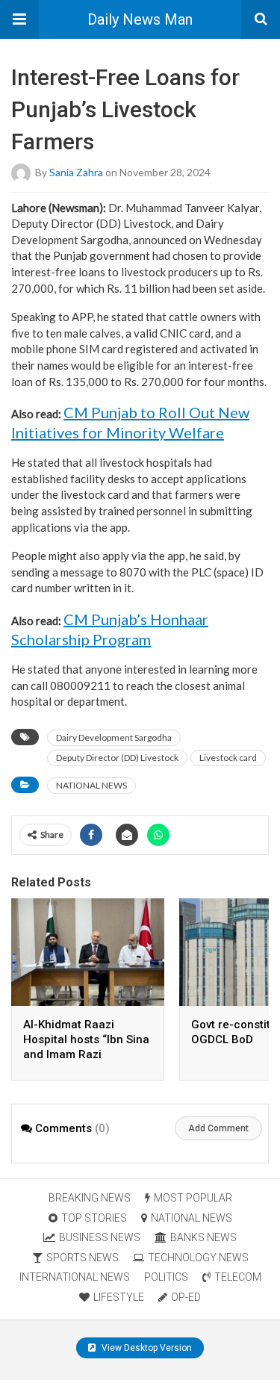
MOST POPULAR (193, 1198)
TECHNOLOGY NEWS (198, 1258)
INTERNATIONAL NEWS (74, 1277)
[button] (19, 19)
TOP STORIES (94, 1218)
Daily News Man (140, 19)
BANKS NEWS (203, 1237)
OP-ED (186, 1297)
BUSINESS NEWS (99, 1237)
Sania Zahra (76, 171)
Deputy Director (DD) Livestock (117, 757)
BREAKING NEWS (90, 1198)
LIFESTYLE (118, 1297)
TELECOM (237, 1277)
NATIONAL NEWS (91, 785)
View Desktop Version (145, 1348)
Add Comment (218, 1128)
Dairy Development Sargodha (114, 737)
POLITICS (166, 1277)
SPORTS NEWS (82, 1258)
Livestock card (228, 757)
